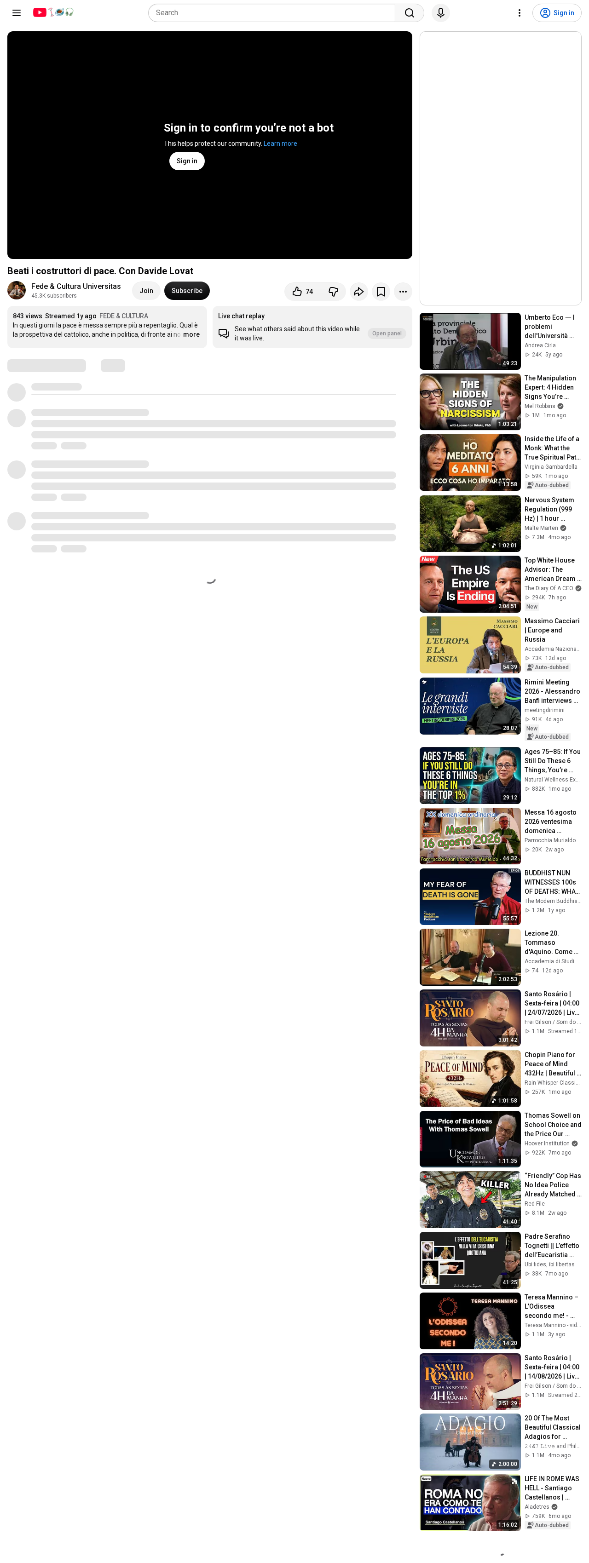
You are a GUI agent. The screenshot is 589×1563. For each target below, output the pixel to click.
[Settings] (519, 12)
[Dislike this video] (333, 291)
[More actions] (403, 291)
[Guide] (16, 12)
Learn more (280, 143)
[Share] (359, 291)
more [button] (191, 334)
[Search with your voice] (441, 13)
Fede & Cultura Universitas (76, 286)
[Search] (409, 13)
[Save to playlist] (381, 291)
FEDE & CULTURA (123, 316)
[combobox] (274, 12)
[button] (312, 327)
